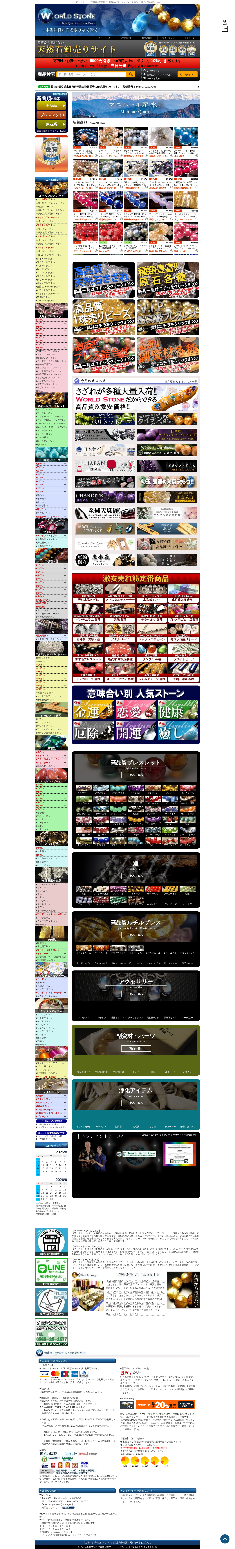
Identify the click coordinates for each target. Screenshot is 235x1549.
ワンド (40, 1034)
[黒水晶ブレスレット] (104, 560)
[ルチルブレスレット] (51, 190)
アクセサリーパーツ (47, 613)
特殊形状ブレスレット (48, 374)
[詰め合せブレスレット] (51, 400)
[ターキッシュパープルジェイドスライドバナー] (167, 434)
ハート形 (41, 822)
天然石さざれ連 (45, 617)
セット (40, 819)
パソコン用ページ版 (47, 1139)
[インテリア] (51, 838)
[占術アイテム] (51, 969)
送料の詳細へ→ (139, 1438)
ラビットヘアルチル (47, 293)
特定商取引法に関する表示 (127, 1542)
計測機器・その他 (46, 1073)
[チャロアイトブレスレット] (104, 497)
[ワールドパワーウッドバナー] (167, 450)
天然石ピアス (43, 546)
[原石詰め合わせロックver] (104, 481)
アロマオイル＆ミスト (48, 729)
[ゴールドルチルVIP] (167, 419)
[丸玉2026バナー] (136, 105)
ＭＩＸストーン (45, 354)
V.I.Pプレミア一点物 (47, 351)
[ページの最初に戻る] (224, 1538)
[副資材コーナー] (168, 355)
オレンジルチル (45, 283)
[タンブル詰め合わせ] (167, 513)
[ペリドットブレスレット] (104, 419)
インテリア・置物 (46, 910)
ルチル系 (41, 437)
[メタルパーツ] (51, 1086)
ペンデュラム (43, 918)
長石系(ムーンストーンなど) (51, 427)
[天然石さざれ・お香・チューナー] (51, 648)
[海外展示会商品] (51, 875)
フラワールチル (45, 262)
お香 (39, 719)
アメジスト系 (43, 413)
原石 (39, 907)
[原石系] (51, 742)
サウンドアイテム (46, 996)
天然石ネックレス (46, 539)
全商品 (56, 105)
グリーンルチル (45, 279)
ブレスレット (53, 115)
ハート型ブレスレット (48, 371)
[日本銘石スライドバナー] (104, 450)
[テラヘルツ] (104, 434)
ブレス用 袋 (43, 1069)
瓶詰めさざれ (44, 692)
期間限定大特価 (45, 960)
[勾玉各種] (167, 481)
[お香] (167, 528)
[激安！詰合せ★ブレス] (104, 355)
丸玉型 (40, 851)
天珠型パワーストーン (48, 639)
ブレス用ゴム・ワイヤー (49, 1063)
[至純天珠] (104, 513)
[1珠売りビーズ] (51, 454)
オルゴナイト (43, 862)
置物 (39, 1041)
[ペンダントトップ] (104, 528)
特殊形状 (41, 505)
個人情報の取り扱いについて (98, 1542)
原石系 (56, 124)
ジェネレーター (45, 1028)
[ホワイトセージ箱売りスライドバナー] (167, 544)
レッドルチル (43, 269)
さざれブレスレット (47, 377)
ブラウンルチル (45, 276)
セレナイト (42, 865)
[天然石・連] (51, 555)
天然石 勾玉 (43, 513)
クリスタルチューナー (48, 696)
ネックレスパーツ (46, 610)
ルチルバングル (45, 300)
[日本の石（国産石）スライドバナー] (104, 466)
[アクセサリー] (51, 526)
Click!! (52, 168)
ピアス (40, 887)
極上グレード (44, 206)
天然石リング (43, 542)
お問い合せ (147, 38)
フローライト (43, 430)
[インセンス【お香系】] (51, 709)
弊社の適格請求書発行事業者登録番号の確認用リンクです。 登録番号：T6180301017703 (103, 86)
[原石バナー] (168, 280)
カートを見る (104, 38)
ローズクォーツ (45, 441)
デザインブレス (45, 387)
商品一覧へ (136, 775)
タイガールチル (45, 258)
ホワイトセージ (45, 726)
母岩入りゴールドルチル (50, 210)
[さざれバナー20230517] (135, 398)
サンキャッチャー (46, 858)
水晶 (39, 495)
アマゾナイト (43, 409)
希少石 (40, 812)
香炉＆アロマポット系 (48, 733)
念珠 (39, 391)
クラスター (42, 904)
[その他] (51, 933)
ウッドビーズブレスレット (50, 361)
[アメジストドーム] (167, 466)
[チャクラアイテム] (51, 1005)
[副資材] (51, 1053)
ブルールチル (43, 265)
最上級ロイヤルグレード (50, 203)
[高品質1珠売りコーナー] (104, 317)
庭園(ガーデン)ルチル (47, 286)
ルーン (40, 982)
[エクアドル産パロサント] (104, 544)
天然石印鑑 (42, 946)
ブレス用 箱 (43, 1066)
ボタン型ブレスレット (48, 367)
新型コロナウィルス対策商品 (51, 957)
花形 (39, 826)
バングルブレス (45, 381)
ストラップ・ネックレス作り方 (52, 1127)
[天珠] (51, 626)
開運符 (40, 943)
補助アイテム (43, 986)
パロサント (42, 722)
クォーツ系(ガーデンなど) (50, 420)
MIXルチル (42, 297)
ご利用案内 (126, 38)
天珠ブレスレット (46, 384)
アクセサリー (43, 1018)
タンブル (41, 900)
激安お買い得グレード (49, 213)
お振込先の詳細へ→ (73, 1398)
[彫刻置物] (167, 497)
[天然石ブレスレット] (51, 310)
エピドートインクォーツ (49, 416)
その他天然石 (43, 364)
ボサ (39, 502)
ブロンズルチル (45, 272)
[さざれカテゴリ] (104, 280)
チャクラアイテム (46, 921)
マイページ (190, 38)
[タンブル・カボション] (51, 775)
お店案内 (146, 1542)
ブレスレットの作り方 (48, 1124)
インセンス (42, 1021)
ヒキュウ (41, 829)
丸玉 (39, 897)
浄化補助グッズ (45, 699)
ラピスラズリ (43, 434)
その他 (40, 444)
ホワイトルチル (45, 290)
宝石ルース (42, 816)
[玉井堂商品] (167, 560)
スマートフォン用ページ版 (50, 1136)
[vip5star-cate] (168, 317)
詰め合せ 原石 (45, 766)
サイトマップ (168, 38)
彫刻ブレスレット (46, 358)
